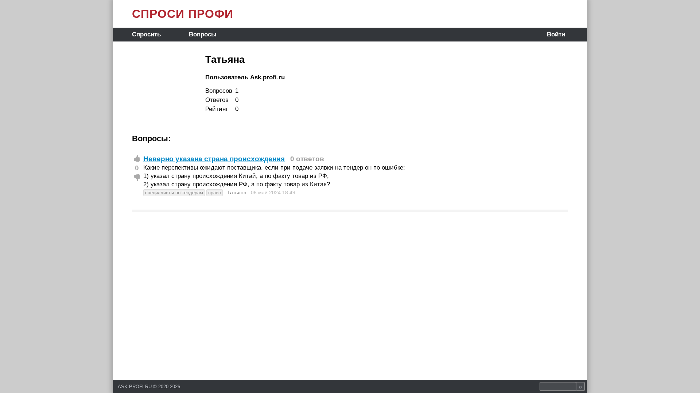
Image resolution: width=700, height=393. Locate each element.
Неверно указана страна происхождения (214, 159)
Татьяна (236, 192)
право (214, 192)
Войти (556, 34)
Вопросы (203, 34)
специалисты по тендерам (174, 192)
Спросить (146, 34)
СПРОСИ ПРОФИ (182, 13)
